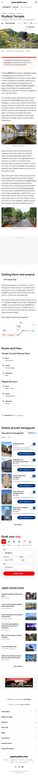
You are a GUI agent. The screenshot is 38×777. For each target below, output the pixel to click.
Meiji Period (31, 181)
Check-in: (6, 557)
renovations (7, 62)
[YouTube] (22, 766)
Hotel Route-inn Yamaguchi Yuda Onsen (20, 461)
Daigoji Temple (28, 85)
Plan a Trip (4, 727)
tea (29, 176)
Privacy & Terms (23, 762)
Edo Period (18, 156)
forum (21, 415)
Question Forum (6, 743)
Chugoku (4, 13)
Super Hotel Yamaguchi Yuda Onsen (20, 508)
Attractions (15, 7)
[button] (36, 712)
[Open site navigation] (36, 2)
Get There (10, 51)
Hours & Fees (19, 51)
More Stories (18, 666)
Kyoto (3, 88)
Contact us (22, 760)
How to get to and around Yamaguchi (14, 317)
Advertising (30, 760)
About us (6, 760)
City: (4, 550)
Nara (18, 85)
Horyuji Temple (6, 85)
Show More (18, 525)
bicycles (23, 290)
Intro (3, 51)
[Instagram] (19, 766)
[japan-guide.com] (19, 2)
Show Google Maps (10, 280)
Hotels (28, 51)
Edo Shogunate (28, 188)
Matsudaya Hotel (18, 444)
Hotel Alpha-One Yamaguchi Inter (18, 492)
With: (4, 564)
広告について (14, 762)
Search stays (18, 573)
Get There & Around (26, 7)
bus (17, 300)
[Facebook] (15, 766)
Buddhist (27, 73)
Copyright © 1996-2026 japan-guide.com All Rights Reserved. (19, 772)
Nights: (21, 557)
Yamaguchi (11, 13)
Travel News (5, 738)
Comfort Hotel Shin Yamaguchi (19, 476)
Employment (13, 760)
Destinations (5, 712)
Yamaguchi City (8, 75)
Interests (4, 722)
